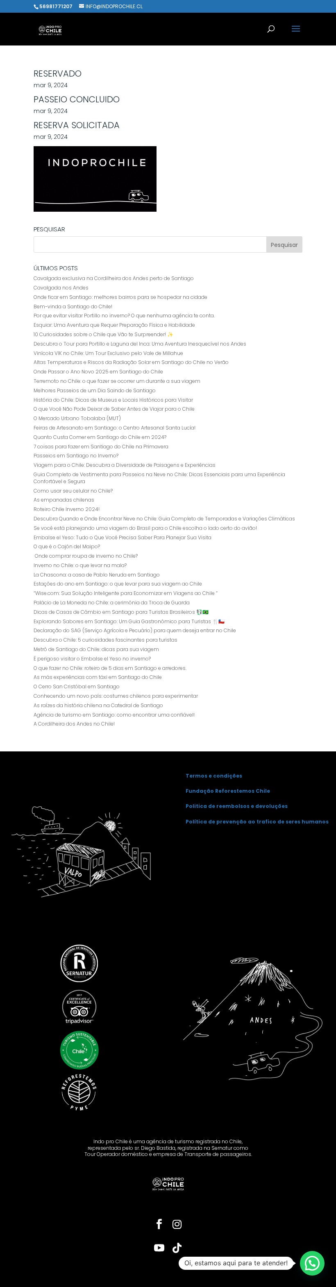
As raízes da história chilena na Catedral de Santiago (98, 705)
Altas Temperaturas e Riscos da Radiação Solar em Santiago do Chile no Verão (131, 362)
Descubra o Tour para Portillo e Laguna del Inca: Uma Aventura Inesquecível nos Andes (140, 343)
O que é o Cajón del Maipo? (67, 546)
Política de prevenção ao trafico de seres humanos (257, 821)
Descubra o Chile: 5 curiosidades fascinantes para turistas (105, 639)
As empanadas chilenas (64, 499)
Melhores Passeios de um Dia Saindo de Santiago (95, 390)
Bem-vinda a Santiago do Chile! (73, 306)
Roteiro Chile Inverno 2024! (67, 509)
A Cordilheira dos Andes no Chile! (74, 723)
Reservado (58, 73)
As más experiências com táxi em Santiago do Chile (98, 677)
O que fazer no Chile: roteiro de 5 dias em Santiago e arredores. (110, 668)
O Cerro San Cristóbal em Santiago (77, 686)
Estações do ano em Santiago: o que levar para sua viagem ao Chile (118, 583)
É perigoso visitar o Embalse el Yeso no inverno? (92, 658)
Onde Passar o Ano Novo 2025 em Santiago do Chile (98, 371)
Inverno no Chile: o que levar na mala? (80, 565)
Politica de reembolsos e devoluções (237, 806)
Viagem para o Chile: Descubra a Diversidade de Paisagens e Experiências (125, 464)
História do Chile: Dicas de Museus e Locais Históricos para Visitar (113, 399)
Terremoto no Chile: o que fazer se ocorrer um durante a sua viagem (117, 381)
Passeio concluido (77, 99)
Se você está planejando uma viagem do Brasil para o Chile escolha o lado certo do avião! (145, 528)
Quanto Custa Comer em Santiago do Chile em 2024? (100, 437)
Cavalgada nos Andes (61, 287)
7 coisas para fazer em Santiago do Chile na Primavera (101, 446)
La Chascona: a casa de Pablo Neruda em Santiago (97, 574)
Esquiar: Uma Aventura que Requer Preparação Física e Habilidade (114, 324)
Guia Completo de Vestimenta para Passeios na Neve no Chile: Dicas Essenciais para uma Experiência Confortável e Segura (159, 478)
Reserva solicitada (77, 125)
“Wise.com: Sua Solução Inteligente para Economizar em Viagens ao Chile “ (126, 593)
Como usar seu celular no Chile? (73, 490)
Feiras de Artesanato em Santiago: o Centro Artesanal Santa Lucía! (114, 427)
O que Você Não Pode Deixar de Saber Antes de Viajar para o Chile (114, 408)
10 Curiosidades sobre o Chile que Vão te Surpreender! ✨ (103, 334)
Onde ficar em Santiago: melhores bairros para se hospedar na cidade (120, 297)
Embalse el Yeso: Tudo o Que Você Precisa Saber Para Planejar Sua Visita (122, 537)
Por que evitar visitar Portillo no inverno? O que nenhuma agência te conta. (124, 315)
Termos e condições (214, 775)
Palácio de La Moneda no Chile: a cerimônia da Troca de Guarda (112, 602)
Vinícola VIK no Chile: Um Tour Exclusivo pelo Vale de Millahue (108, 353)
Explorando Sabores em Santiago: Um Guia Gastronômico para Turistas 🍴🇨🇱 (129, 621)
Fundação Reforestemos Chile (228, 790)
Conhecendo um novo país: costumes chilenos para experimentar (116, 695)
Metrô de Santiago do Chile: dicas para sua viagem (96, 649)
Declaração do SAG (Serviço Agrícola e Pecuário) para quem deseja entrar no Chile (135, 630)
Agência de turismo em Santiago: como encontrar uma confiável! (114, 714)
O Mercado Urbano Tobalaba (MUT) (77, 418)
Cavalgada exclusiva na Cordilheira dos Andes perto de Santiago (114, 278)
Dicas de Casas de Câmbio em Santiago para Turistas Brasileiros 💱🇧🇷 (121, 611)
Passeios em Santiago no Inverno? (76, 455)
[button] (312, 1263)
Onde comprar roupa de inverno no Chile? (86, 555)
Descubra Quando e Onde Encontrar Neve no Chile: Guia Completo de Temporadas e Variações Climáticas (164, 518)
